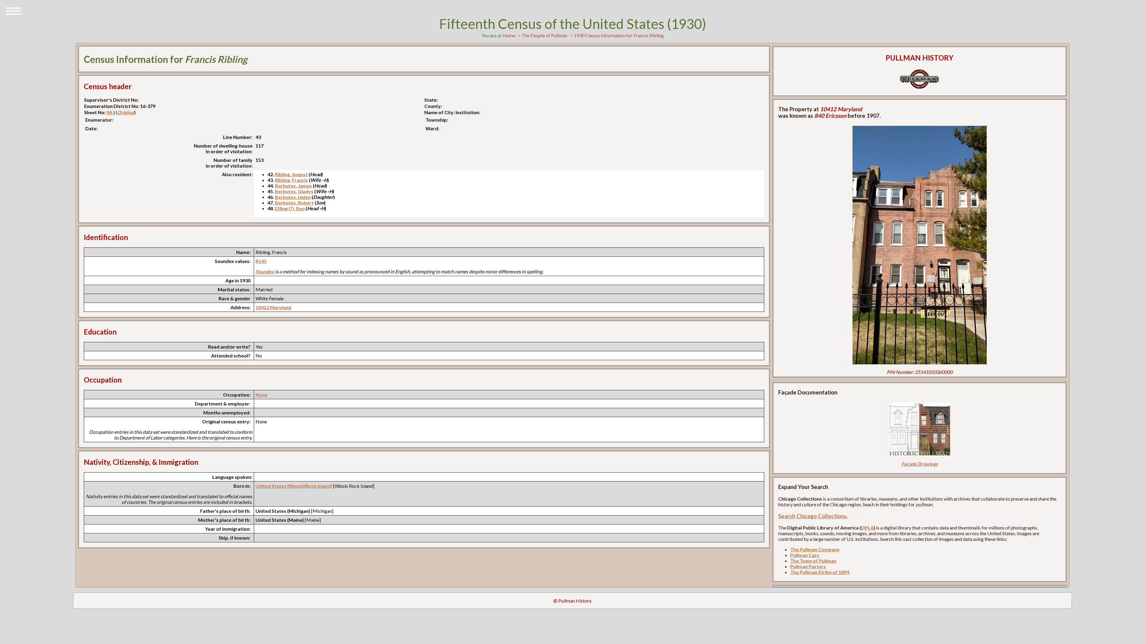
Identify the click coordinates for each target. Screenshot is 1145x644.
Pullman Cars (804, 555)
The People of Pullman (544, 35)
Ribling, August (291, 174)
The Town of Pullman (813, 561)
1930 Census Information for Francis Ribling (619, 35)
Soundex (265, 271)
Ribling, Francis (291, 180)
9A (109, 112)
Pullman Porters (808, 566)
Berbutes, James (293, 185)
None (261, 394)
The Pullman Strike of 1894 (819, 572)
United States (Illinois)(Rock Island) (294, 486)
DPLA (867, 527)
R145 (261, 261)
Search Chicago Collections (812, 516)
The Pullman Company (815, 549)
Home (508, 35)
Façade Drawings (919, 464)
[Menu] (13, 10)
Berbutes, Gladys (294, 191)
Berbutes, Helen (293, 197)
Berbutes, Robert (294, 202)
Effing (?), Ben (290, 208)
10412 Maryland (273, 307)
